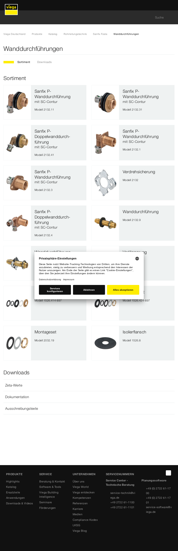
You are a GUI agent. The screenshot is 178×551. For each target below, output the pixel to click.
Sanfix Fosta (100, 34)
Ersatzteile (13, 492)
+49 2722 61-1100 (122, 502)
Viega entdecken (84, 492)
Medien (77, 514)
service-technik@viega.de (122, 495)
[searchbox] (86, 17)
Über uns (78, 481)
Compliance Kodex (85, 519)
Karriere (78, 509)
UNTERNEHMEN (84, 474)
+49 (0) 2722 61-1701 (158, 500)
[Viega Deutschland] (11, 5)
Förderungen (47, 508)
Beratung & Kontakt (52, 481)
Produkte (37, 34)
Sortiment (23, 62)
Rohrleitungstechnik (75, 34)
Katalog (52, 34)
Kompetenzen (82, 497)
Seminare (45, 502)
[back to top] (168, 473)
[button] (89, 385)
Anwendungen (15, 497)
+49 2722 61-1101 (122, 507)
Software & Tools (50, 487)
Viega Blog (80, 530)
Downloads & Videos (19, 503)
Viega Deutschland (14, 34)
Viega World (80, 487)
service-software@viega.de (159, 509)
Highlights (12, 481)
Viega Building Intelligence (48, 495)
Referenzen (80, 503)
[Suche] (172, 17)
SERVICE (45, 474)
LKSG (76, 525)
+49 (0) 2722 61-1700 (158, 491)
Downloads (44, 62)
